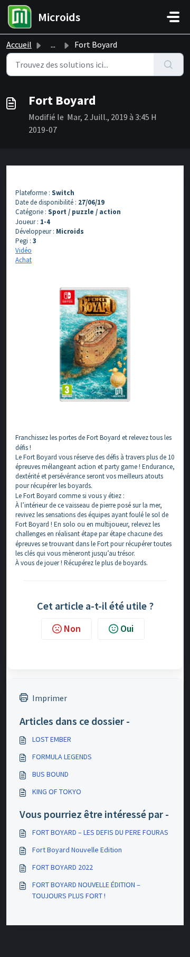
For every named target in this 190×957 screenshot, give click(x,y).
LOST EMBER (51, 739)
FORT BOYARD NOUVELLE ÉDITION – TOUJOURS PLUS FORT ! (86, 890)
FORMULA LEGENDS (62, 756)
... (53, 44)
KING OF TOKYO (56, 791)
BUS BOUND (50, 774)
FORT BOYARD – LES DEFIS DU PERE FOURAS (100, 832)
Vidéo (23, 250)
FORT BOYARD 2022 (62, 867)
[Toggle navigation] (173, 16)
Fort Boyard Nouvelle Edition (77, 849)
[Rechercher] (169, 64)
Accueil (19, 44)
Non (72, 628)
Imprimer (49, 698)
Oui (127, 628)
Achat (23, 259)
